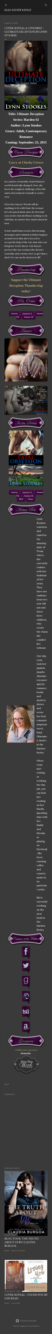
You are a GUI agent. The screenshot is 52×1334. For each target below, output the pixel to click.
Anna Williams (33, 1326)
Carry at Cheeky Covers (26, 162)
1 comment (15, 1303)
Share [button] (6, 1084)
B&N (21, 499)
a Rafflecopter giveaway (26, 1050)
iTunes (30, 499)
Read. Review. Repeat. (17, 10)
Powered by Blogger (28, 1321)
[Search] (46, 4)
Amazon (14, 313)
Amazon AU (29, 317)
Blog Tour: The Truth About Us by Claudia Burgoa (21, 1242)
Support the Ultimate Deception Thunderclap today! (26, 285)
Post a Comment (18, 1251)
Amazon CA (27, 313)
